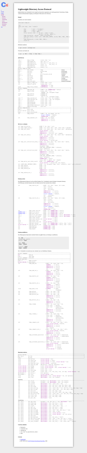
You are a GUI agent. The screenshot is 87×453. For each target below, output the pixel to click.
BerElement (67, 214)
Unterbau (4, 25)
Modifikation (4, 22)
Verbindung (4, 19)
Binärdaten (4, 24)
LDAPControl (44, 119)
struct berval (44, 130)
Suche (3, 21)
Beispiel (3, 16)
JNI (1, 27)
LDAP (2, 14)
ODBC (2, 13)
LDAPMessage (51, 89)
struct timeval (45, 115)
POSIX (2, 11)
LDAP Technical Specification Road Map (36, 441)
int (19, 255)
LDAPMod (48, 264)
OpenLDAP (23, 439)
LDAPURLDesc (44, 85)
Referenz (4, 18)
